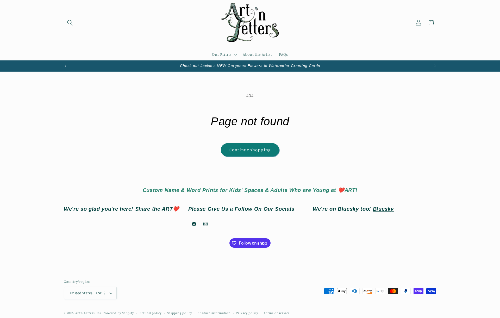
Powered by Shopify (118, 313)
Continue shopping (250, 149)
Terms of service (277, 313)
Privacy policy (247, 313)
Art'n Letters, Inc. (88, 313)
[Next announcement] (435, 65)
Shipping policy (179, 313)
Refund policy (151, 313)
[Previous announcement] (65, 65)
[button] (70, 22)
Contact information (214, 313)
